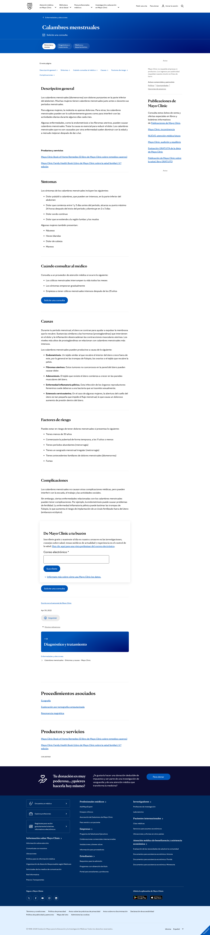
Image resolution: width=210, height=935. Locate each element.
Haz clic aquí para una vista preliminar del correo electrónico (83, 546)
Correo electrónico (56, 552)
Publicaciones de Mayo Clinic (165, 122)
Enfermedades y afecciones (56, 17)
